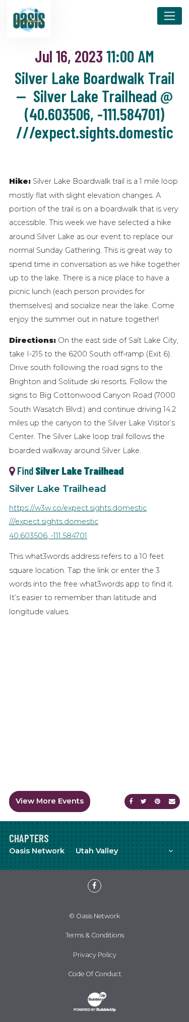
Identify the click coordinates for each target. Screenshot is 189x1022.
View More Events (50, 801)
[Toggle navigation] (169, 15)
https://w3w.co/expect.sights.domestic (78, 508)
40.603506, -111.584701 (48, 535)
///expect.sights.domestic (53, 521)
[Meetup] (84, 879)
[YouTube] (105, 879)
